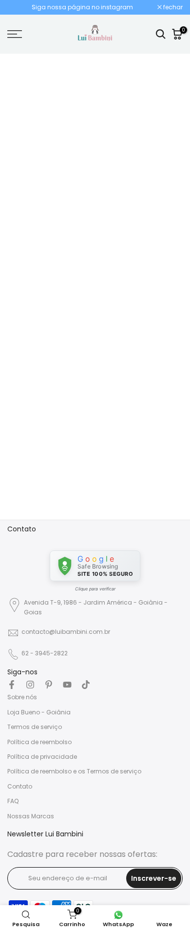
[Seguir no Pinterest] (48, 684)
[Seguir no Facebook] (11, 684)
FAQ (13, 801)
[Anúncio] (82, 7)
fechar (172, 7)
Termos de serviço (34, 727)
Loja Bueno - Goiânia (39, 712)
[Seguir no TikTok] (85, 684)
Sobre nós (22, 697)
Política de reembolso (39, 742)
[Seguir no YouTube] (67, 684)
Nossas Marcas (30, 816)
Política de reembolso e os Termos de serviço (74, 771)
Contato (19, 786)
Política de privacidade (42, 756)
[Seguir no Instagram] (30, 684)
